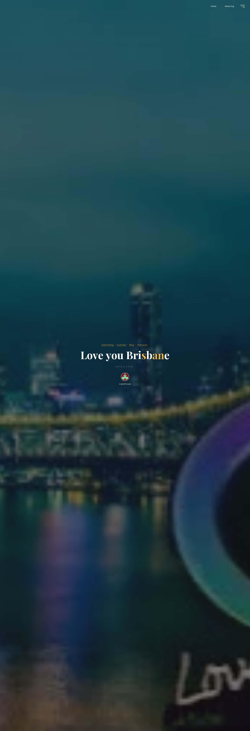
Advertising (107, 344)
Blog (131, 344)
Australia (121, 344)
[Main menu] (242, 6)
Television (142, 344)
